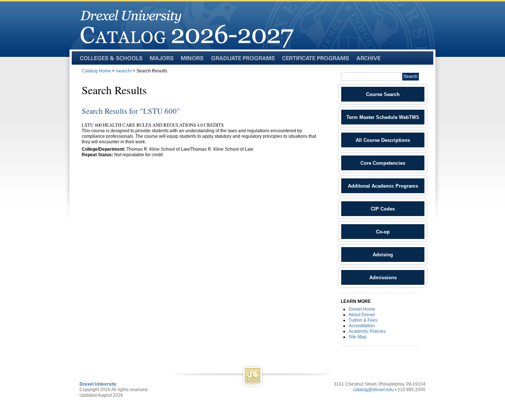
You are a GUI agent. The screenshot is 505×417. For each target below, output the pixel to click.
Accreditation (362, 325)
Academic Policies (367, 331)
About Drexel (362, 314)
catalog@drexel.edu (373, 389)
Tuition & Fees (363, 320)
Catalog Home (96, 71)
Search (410, 76)
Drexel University (97, 384)
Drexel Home (362, 309)
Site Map (357, 336)
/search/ (124, 71)
